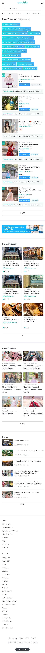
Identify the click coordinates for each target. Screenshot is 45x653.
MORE (22, 213)
